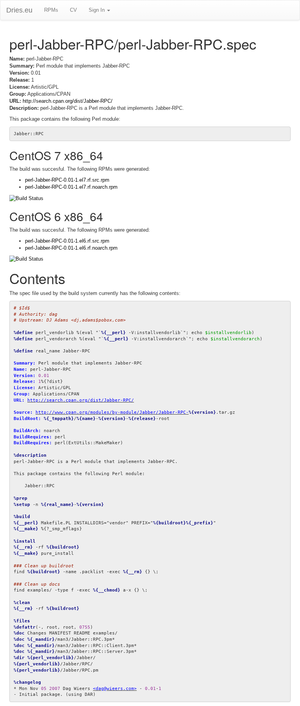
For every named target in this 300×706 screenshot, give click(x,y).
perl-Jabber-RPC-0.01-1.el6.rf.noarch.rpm (71, 248)
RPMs (51, 10)
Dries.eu (19, 10)
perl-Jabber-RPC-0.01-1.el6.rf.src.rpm (67, 241)
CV (73, 10)
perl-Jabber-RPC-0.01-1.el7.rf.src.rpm (67, 180)
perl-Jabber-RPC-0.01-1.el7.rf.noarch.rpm (71, 187)
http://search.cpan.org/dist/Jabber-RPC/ (67, 101)
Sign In (97, 10)
